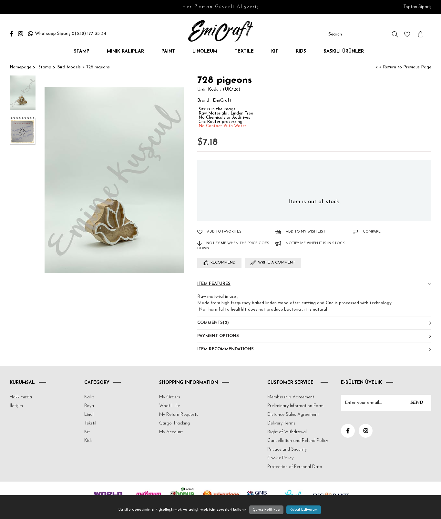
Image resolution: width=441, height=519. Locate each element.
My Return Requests (178, 414)
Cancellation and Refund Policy (297, 440)
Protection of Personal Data (294, 466)
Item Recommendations (225, 349)
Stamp (81, 51)
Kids (301, 51)
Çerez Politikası (266, 510)
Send (416, 402)
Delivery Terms (281, 423)
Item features (214, 284)
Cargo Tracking (174, 423)
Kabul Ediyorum (304, 510)
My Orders (169, 397)
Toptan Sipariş (417, 7)
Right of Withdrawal (287, 432)
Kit (274, 51)
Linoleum (204, 51)
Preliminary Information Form (295, 406)
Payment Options (218, 336)
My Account (171, 432)
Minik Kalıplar (125, 51)
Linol (89, 414)
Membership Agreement (290, 397)
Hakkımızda (21, 397)
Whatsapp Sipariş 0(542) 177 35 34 (70, 33)
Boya (89, 406)
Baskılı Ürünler (343, 51)
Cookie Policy (280, 458)
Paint (168, 51)
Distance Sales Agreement (293, 414)
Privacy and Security (287, 449)
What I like (169, 406)
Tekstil (90, 423)
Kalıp (89, 397)
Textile (244, 51)
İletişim (16, 406)
